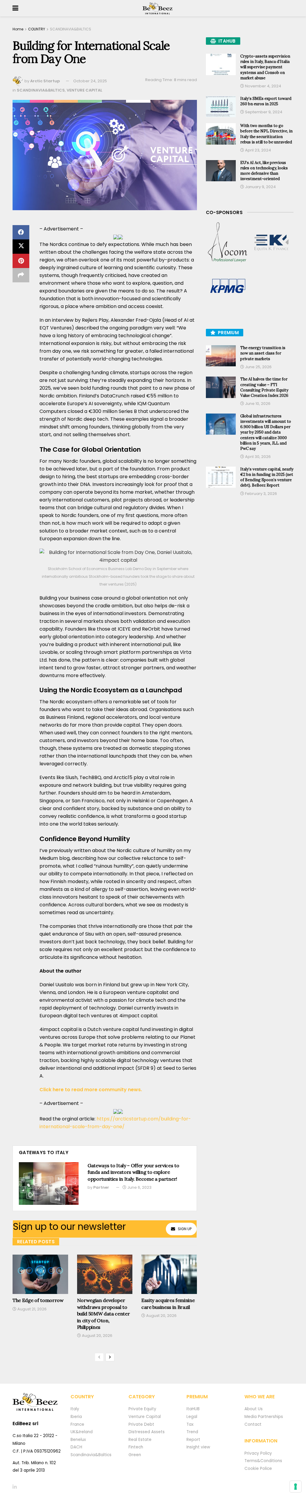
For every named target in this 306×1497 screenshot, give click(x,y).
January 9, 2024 (260, 187)
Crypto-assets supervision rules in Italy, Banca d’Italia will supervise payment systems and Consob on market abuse (265, 67)
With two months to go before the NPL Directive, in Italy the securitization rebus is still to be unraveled (266, 134)
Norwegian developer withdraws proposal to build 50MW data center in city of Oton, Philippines (103, 1313)
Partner (101, 1187)
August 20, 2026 (96, 1335)
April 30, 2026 (257, 456)
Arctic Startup (45, 81)
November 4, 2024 (262, 86)
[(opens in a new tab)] (227, 242)
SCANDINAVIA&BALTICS (70, 29)
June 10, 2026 (257, 403)
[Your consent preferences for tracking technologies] (295, 1486)
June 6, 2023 (139, 1187)
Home (18, 29)
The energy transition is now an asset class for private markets (262, 353)
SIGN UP (185, 1228)
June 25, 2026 (258, 367)
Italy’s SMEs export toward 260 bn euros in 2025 (265, 101)
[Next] (109, 1357)
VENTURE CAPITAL (84, 90)
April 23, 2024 (257, 150)
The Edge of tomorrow (38, 1300)
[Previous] (99, 1357)
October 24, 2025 (90, 81)
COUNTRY (36, 29)
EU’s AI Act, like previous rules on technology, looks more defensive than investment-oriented (264, 171)
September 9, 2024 (263, 112)
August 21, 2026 (31, 1309)
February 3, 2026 (260, 493)
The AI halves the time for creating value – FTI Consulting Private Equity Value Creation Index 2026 (264, 387)
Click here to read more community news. (90, 1089)
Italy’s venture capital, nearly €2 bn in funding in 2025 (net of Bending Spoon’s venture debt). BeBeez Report (266, 477)
